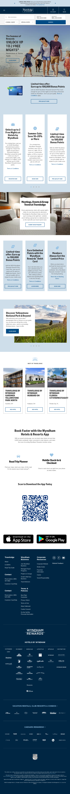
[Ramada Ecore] (30, 691)
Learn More (12, 331)
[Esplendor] (40, 661)
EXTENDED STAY (8, 650)
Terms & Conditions (13, 168)
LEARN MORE (12, 60)
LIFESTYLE (40, 649)
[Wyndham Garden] (30, 667)
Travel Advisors (25, 582)
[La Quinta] (30, 655)
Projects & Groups (26, 574)
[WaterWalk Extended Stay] (8, 664)
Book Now (57, 286)
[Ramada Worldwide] (30, 685)
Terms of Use (25, 603)
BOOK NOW (35, 179)
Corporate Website (42, 564)
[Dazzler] (40, 667)
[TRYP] (40, 655)
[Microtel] (19, 667)
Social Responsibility (43, 578)
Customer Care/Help (11, 584)
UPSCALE (51, 649)
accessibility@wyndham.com (10, 776)
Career (39, 575)
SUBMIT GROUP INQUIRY (35, 224)
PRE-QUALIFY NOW (57, 179)
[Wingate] (30, 661)
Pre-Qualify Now (40, 4)
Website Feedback (57, 563)
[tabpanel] (13, 149)
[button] (14, 3)
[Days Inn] (19, 655)
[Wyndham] (51, 655)
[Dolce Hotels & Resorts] (61, 661)
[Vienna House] (40, 673)
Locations (7, 564)
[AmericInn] (30, 673)
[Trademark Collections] (51, 661)
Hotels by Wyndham (35, 642)
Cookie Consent (25, 609)
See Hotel (13, 409)
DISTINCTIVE (61, 649)
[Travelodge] (19, 679)
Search (50, 22)
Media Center (41, 567)
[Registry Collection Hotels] (61, 655)
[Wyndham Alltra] (40, 679)
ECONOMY (19, 649)
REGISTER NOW (13, 179)
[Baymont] (30, 679)
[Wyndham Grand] (61, 667)
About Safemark (26, 606)
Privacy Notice (25, 600)
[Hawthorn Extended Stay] (8, 658)
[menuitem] (4, 10)
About (6, 561)
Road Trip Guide (9, 567)
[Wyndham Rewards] (35, 632)
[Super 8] (19, 661)
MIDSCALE (29, 649)
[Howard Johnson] (19, 673)
